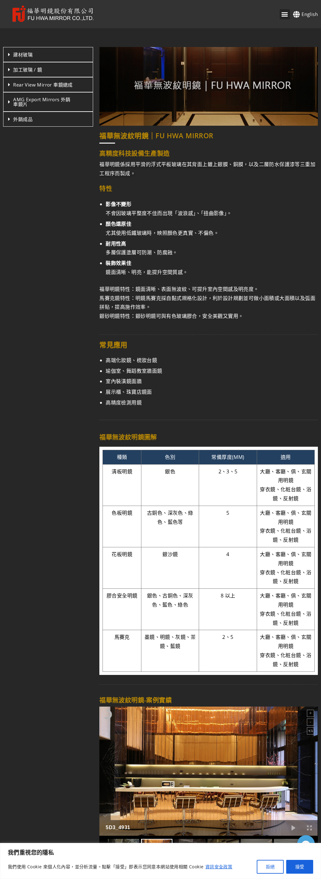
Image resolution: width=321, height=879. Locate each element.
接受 (299, 867)
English (310, 14)
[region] (160, 861)
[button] (285, 14)
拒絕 (270, 867)
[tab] (48, 54)
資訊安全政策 (218, 867)
